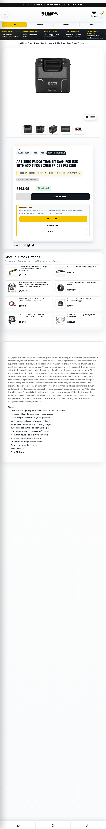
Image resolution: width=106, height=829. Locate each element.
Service (40, 25)
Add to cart (60, 197)
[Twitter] (28, 245)
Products (13, 43)
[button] (94, 13)
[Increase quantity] (29, 196)
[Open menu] (5, 14)
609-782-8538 (52, 5)
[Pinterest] (32, 245)
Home (4, 43)
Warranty (12, 407)
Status (66, 25)
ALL (42, 153)
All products (24, 153)
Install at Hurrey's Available (71, 5)
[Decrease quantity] (19, 196)
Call (14, 25)
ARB (18, 149)
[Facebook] (24, 245)
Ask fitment (53, 232)
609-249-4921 (33, 5)
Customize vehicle (56, 153)
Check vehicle (53, 219)
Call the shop (53, 225)
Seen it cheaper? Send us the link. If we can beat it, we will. (50, 173)
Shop (92, 25)
